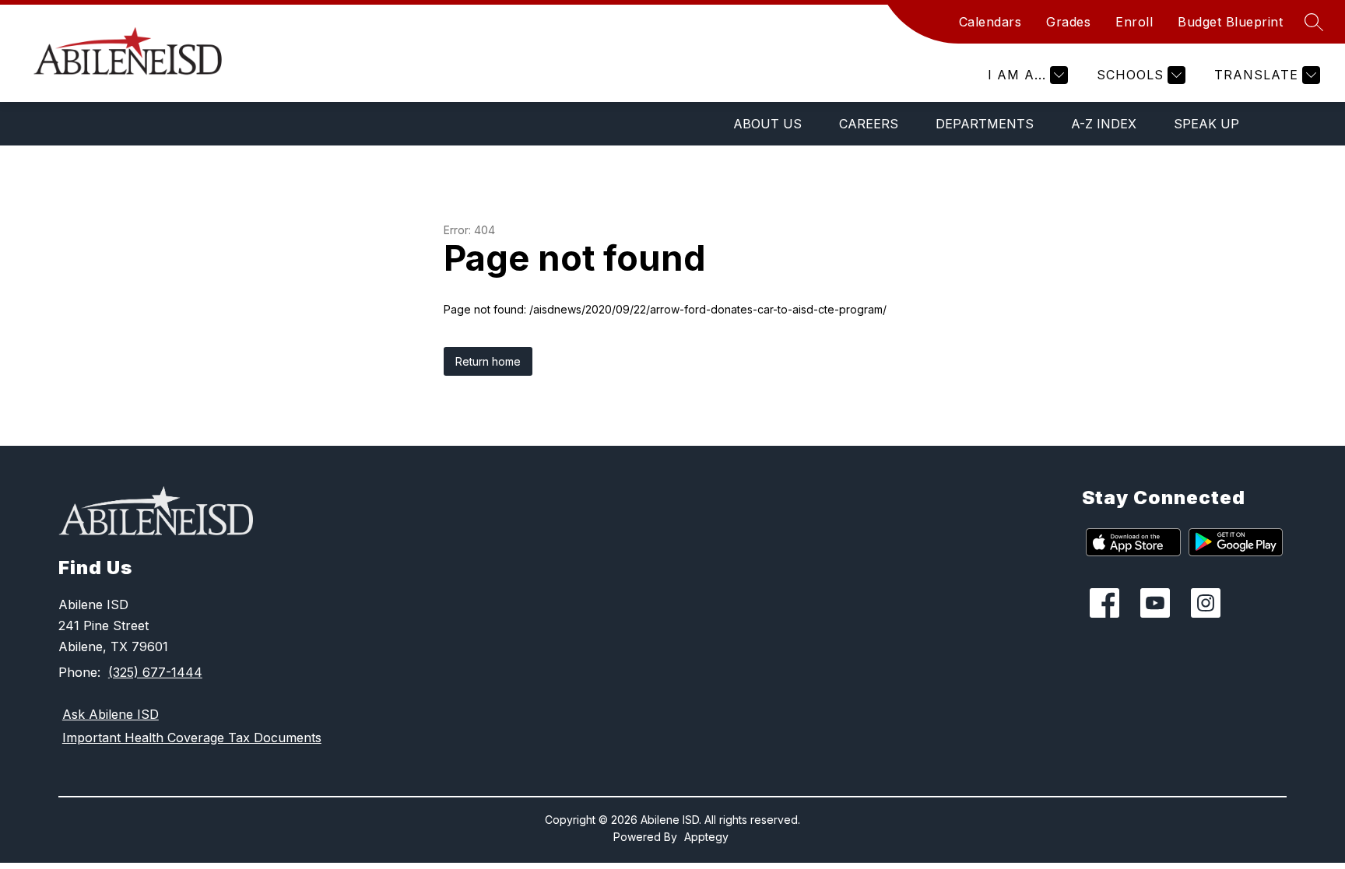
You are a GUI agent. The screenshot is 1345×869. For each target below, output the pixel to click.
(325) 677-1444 (155, 672)
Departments (985, 123)
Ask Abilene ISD (110, 714)
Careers (868, 123)
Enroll (1134, 22)
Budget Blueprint (1230, 22)
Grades (1068, 22)
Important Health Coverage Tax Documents (191, 737)
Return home (488, 361)
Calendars (990, 22)
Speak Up (1206, 123)
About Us (767, 123)
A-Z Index (1103, 123)
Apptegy (706, 836)
